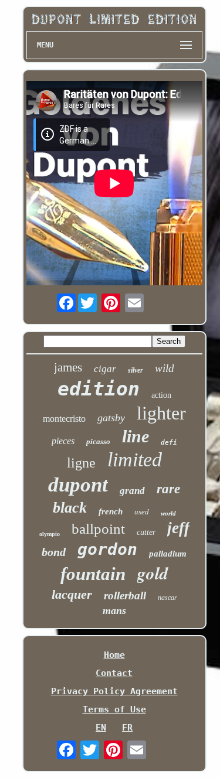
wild (164, 368)
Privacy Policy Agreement (114, 691)
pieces (63, 441)
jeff (178, 528)
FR (127, 727)
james (68, 367)
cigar (105, 368)
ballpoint (98, 529)
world (168, 513)
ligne (81, 462)
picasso (98, 441)
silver (135, 370)
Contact (114, 673)
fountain (93, 574)
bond (54, 551)
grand (132, 490)
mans (114, 610)
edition (98, 388)
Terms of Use (114, 709)
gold (152, 573)
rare (168, 489)
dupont (78, 484)
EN (101, 727)
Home (114, 655)
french (111, 511)
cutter (146, 532)
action (161, 395)
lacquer (72, 594)
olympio (49, 534)
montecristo (64, 419)
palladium (168, 553)
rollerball (125, 595)
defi (169, 442)
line (135, 436)
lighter (161, 413)
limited (134, 459)
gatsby (111, 418)
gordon (107, 549)
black (70, 507)
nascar (167, 597)
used (141, 511)
